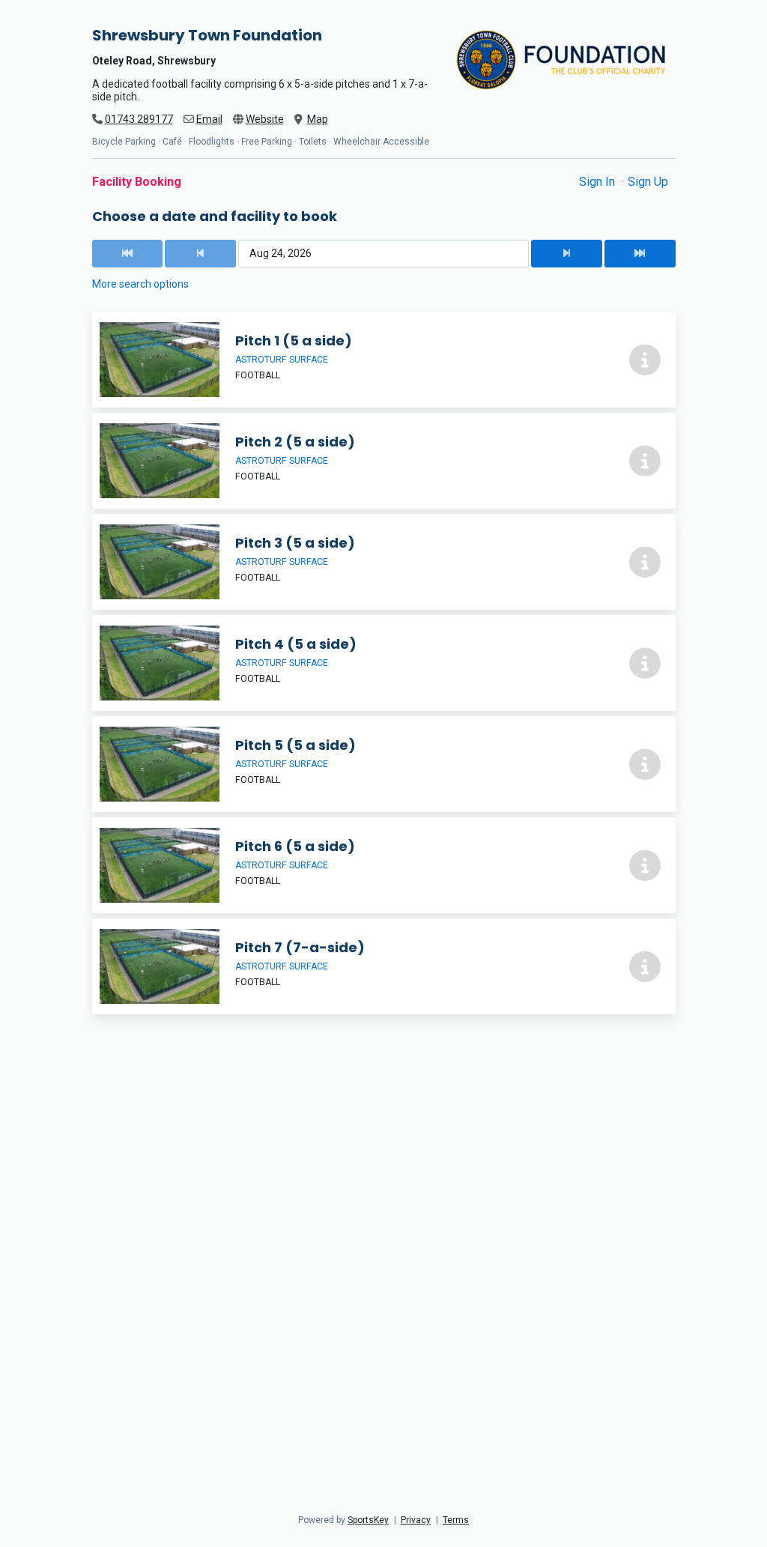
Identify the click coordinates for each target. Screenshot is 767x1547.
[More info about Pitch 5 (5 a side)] (645, 764)
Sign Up (648, 182)
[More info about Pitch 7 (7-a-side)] (645, 966)
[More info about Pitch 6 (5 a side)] (645, 865)
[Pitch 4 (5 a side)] (384, 663)
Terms (456, 1520)
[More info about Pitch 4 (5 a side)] (645, 663)
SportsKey (368, 1520)
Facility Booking (136, 182)
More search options (140, 284)
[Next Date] (566, 253)
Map (317, 119)
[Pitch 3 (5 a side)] (384, 562)
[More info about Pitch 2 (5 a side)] (645, 461)
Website (265, 119)
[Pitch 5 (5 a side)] (384, 764)
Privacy (416, 1520)
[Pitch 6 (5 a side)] (384, 865)
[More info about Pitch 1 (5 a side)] (645, 360)
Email (209, 119)
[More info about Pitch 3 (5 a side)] (645, 562)
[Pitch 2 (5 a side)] (384, 461)
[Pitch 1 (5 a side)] (384, 360)
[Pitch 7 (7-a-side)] (384, 966)
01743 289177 (139, 119)
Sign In (598, 182)
